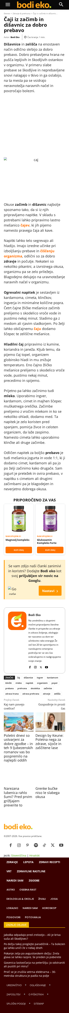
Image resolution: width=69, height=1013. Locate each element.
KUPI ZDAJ (19, 550)
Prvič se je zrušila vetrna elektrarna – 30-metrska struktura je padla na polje (30, 973)
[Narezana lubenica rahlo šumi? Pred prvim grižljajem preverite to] (19, 775)
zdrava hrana (12, 693)
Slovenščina (18, 855)
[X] (40, 666)
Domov (7, 13)
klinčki (8, 682)
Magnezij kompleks (17, 539)
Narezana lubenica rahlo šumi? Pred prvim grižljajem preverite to (18, 796)
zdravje (46, 693)
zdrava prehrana (30, 693)
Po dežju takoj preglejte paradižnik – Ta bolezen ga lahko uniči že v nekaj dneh (34, 946)
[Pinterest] (27, 845)
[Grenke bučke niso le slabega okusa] (50, 775)
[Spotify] (36, 845)
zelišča (57, 693)
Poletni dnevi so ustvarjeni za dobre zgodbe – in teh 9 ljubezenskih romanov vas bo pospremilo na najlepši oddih (18, 748)
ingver (40, 677)
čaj (18, 677)
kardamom (52, 677)
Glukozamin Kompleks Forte (47, 541)
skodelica (35, 688)
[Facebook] (29, 666)
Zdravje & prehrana (21, 13)
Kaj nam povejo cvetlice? (14, 706)
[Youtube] (46, 666)
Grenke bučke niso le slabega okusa (47, 792)
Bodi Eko (15, 37)
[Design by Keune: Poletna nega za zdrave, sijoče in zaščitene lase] (50, 722)
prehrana (22, 688)
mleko (19, 682)
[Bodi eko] (34, 4)
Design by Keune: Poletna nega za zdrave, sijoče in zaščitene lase (49, 741)
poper (55, 682)
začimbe (48, 688)
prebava (9, 688)
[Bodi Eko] (17, 640)
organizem (42, 682)
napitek (29, 682)
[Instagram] (35, 666)
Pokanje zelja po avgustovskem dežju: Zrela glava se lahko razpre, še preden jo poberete (32, 955)
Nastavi (50, 591)
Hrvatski (34, 855)
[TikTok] (44, 845)
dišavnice (28, 677)
